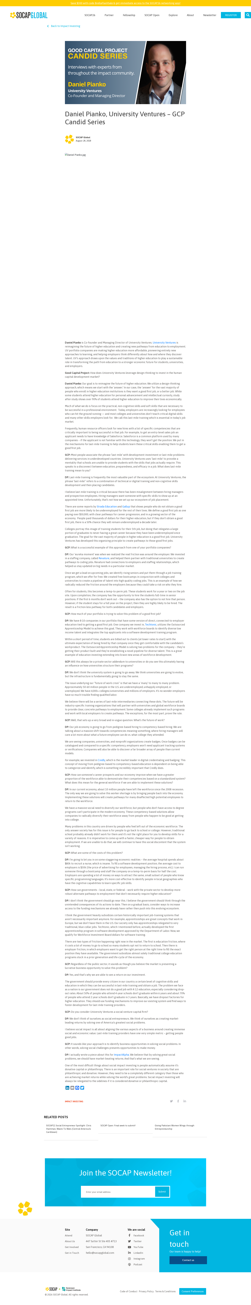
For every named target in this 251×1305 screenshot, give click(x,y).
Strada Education (107, 506)
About (190, 15)
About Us (70, 1241)
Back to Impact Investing (65, 26)
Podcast (137, 1264)
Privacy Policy (146, 1291)
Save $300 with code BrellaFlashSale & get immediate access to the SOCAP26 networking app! (125, 3)
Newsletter (209, 15)
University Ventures (164, 342)
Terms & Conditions (165, 1291)
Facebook (138, 1235)
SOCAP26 (90, 15)
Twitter (137, 1241)
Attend (68, 1235)
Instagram (139, 1258)
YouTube (138, 1247)
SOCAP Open (152, 15)
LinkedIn (138, 1252)
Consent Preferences (193, 1291)
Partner (109, 15)
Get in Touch (72, 1252)
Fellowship (129, 15)
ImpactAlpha (121, 1054)
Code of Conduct (128, 1291)
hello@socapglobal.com (100, 1252)
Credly (101, 760)
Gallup (126, 506)
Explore (173, 15)
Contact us (188, 1260)
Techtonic (151, 624)
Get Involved (72, 1247)
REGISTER (231, 15)
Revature (104, 558)
